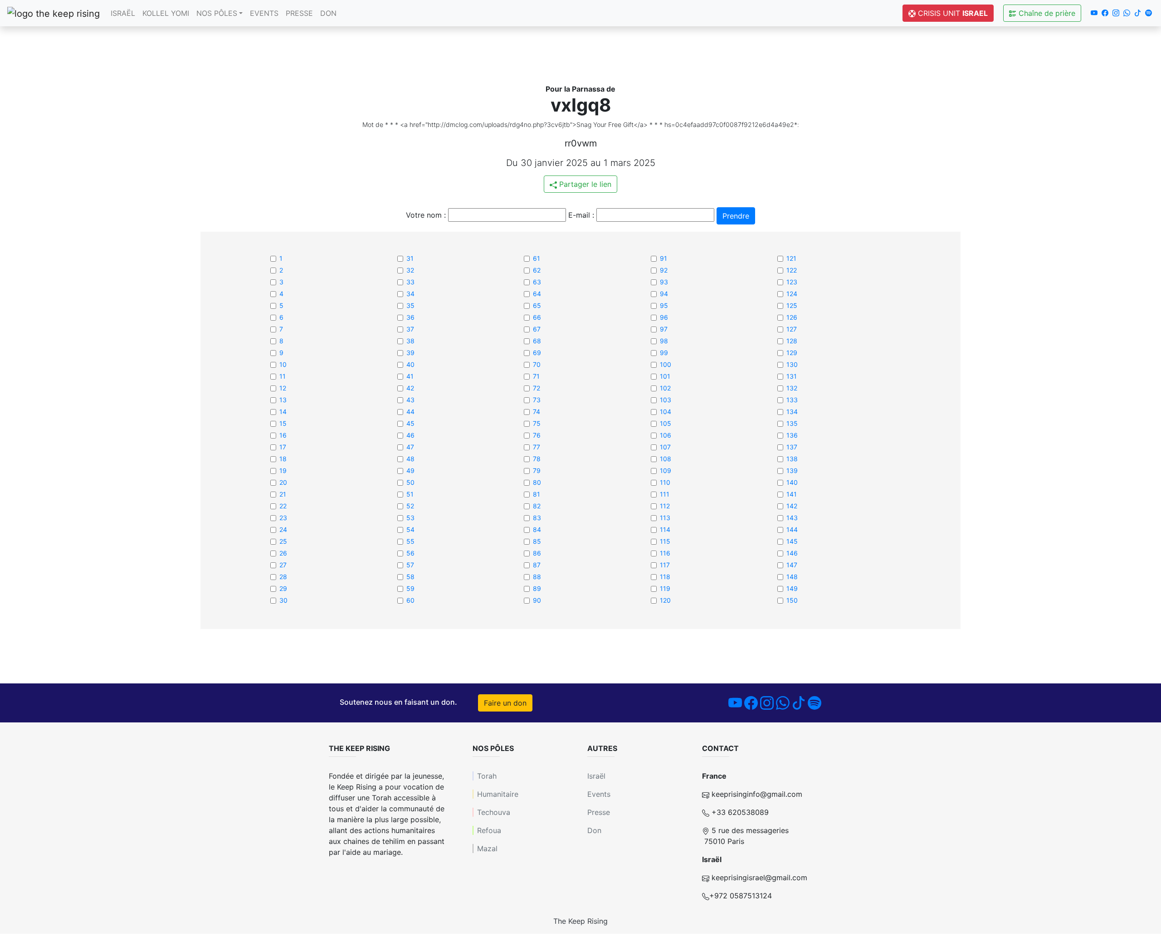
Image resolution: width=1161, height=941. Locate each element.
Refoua (489, 830)
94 (664, 293)
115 (665, 541)
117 (665, 565)
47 (410, 447)
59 (410, 588)
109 (665, 470)
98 (664, 341)
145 (792, 541)
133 (792, 400)
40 (410, 364)
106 (665, 435)
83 (537, 518)
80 (537, 482)
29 (283, 588)
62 (537, 270)
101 (665, 376)
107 (665, 447)
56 (410, 553)
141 (791, 494)
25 (283, 541)
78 (537, 459)
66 (537, 317)
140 (792, 482)
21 (282, 494)
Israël (123, 13)
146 (792, 553)
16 (283, 435)
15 (283, 423)
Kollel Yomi (165, 13)
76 (537, 435)
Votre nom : (426, 214)
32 (410, 270)
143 (792, 518)
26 (283, 553)
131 (791, 376)
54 (410, 529)
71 (536, 376)
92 (664, 270)
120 (665, 600)
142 (791, 506)
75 (537, 423)
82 (537, 506)
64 (537, 293)
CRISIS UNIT (952, 13)
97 (664, 329)
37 (410, 329)
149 (792, 588)
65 (537, 305)
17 (282, 447)
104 (665, 411)
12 (282, 388)
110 (665, 482)
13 (283, 400)
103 (665, 400)
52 (410, 506)
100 (665, 364)
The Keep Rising (580, 921)
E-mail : (581, 214)
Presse (299, 13)
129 (791, 352)
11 (282, 376)
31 (410, 258)
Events (264, 13)
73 (537, 400)
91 (663, 258)
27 (283, 565)
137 (791, 447)
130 (792, 364)
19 (283, 470)
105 (665, 423)
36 (410, 317)
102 (665, 388)
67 (537, 329)
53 (410, 518)
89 (537, 588)
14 (283, 411)
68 (537, 341)
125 (791, 305)
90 (537, 600)
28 (283, 576)
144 (792, 529)
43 (410, 400)
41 (410, 376)
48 (410, 459)
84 (537, 529)
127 (791, 329)
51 (410, 494)
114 (665, 529)
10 (283, 364)
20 (283, 482)
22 (283, 506)
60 (410, 600)
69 (537, 352)
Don (328, 13)
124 (791, 293)
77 (536, 447)
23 (283, 518)
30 (283, 600)
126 (791, 317)
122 (791, 270)
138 (792, 459)
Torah (487, 775)
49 (410, 470)
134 (792, 411)
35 (410, 305)
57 (410, 565)
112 (665, 506)
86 (537, 553)
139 (792, 470)
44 (410, 411)
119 (665, 588)
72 (536, 388)
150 (792, 600)
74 (536, 411)
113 (665, 518)
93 (664, 282)
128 (791, 341)
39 (410, 352)
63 (537, 282)
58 (410, 576)
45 (410, 423)
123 (791, 282)
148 (792, 576)
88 (537, 576)
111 (664, 494)
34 (410, 293)
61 (536, 258)
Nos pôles (216, 13)
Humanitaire (497, 794)
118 (665, 576)
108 (665, 459)
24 (283, 529)
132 (791, 388)
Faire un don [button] (505, 702)
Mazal (487, 848)
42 (410, 388)
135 (792, 423)
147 (791, 565)
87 (537, 565)
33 (410, 282)
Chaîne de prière (1045, 13)
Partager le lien (584, 184)
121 (791, 258)
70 (537, 364)
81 (536, 494)
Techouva (493, 812)
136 (792, 435)
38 (410, 341)
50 (410, 482)
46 (410, 435)
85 (537, 541)
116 (665, 553)
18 (283, 459)
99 (664, 352)
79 (537, 470)
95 (664, 305)
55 (410, 541)
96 (664, 317)
